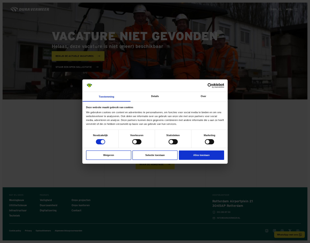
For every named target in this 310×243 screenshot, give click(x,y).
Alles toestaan (201, 155)
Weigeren (108, 155)
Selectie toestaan (155, 155)
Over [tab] (203, 96)
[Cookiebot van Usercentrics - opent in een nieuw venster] (210, 85)
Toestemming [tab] (106, 96)
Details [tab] (155, 96)
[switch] (136, 141)
